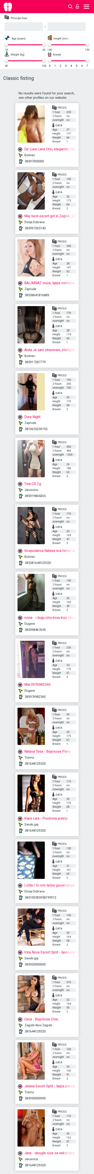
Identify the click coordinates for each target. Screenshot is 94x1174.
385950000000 (35, 1098)
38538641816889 (37, 295)
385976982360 (35, 697)
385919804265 (35, 496)
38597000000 (34, 161)
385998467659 (35, 630)
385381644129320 (38, 563)
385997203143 (35, 228)
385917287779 (35, 362)
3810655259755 (36, 429)
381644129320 (35, 764)
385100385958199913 (40, 897)
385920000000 (35, 964)
